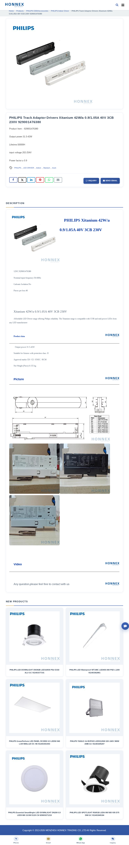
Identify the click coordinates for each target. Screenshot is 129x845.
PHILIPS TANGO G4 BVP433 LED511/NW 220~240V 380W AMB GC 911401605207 (94, 742)
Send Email (111, 181)
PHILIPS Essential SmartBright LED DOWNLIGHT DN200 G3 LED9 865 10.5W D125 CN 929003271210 (34, 814)
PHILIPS (17, 168)
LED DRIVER (28, 168)
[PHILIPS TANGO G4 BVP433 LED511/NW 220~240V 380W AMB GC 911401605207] (94, 708)
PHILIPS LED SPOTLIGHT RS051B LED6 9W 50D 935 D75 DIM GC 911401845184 (94, 814)
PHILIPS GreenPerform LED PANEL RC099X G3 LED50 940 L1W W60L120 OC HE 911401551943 (34, 742)
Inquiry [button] (92, 181)
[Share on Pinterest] (40, 180)
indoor (38, 168)
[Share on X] (22, 180)
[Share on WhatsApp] (49, 180)
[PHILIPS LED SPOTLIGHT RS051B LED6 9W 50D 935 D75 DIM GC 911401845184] (94, 779)
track (54, 168)
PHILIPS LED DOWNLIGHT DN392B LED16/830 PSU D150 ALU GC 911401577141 (34, 671)
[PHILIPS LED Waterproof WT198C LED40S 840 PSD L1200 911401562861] (94, 636)
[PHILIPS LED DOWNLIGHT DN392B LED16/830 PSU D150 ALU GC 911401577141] (34, 636)
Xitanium (46, 168)
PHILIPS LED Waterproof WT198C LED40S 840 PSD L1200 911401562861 (94, 671)
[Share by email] (58, 180)
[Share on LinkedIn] (31, 180)
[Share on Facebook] (13, 180)
